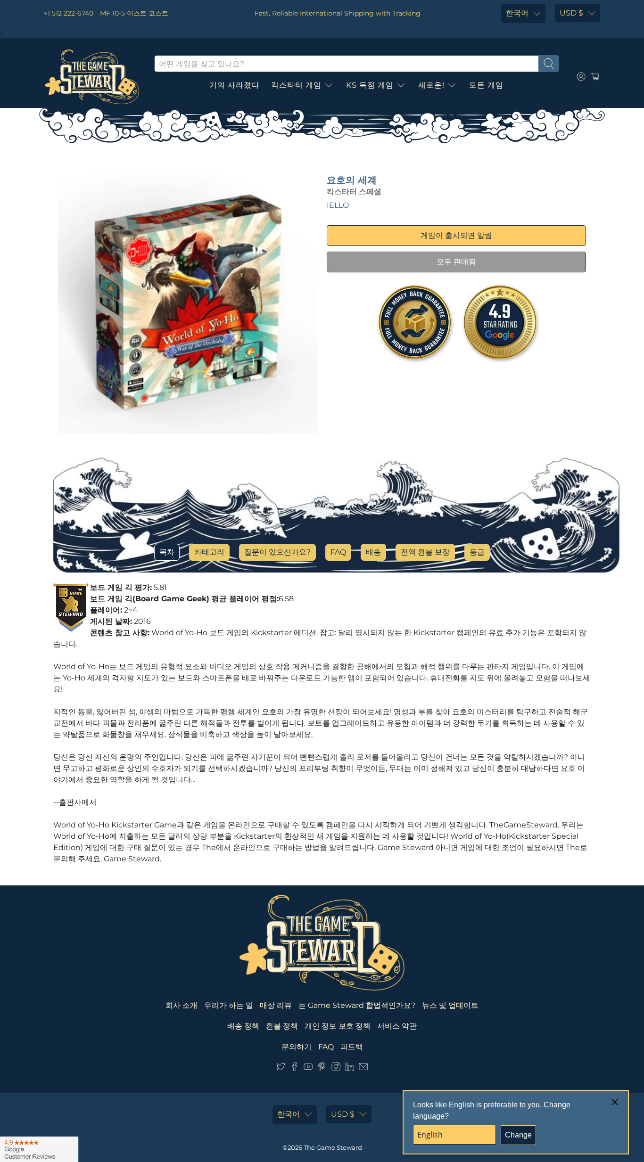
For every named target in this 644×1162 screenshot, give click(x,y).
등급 (477, 552)
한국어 (517, 12)
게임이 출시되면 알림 (456, 235)
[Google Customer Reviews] (39, 1149)
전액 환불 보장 (425, 552)
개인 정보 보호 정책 (338, 1026)
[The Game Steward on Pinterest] (321, 1068)
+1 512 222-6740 (68, 13)
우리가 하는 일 (228, 1005)
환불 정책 (282, 1026)
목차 (166, 552)
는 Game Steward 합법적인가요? (356, 1005)
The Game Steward (333, 1147)
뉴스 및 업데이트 (450, 1005)
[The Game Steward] (92, 76)
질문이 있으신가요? (277, 552)
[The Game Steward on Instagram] (335, 1068)
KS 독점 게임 (370, 85)
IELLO (338, 205)
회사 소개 (181, 1005)
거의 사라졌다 (234, 85)
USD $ (571, 12)
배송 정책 (243, 1026)
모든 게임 (486, 85)
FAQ (338, 552)
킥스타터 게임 (296, 85)
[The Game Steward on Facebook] (294, 1068)
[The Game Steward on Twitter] (280, 1068)
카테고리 (209, 552)
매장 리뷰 (276, 1005)
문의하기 (296, 1046)
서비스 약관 (397, 1026)
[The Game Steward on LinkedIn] (349, 1068)
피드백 (351, 1046)
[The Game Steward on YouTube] (308, 1068)
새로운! (431, 85)
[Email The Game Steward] (363, 1068)
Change (518, 1135)
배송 (373, 552)
